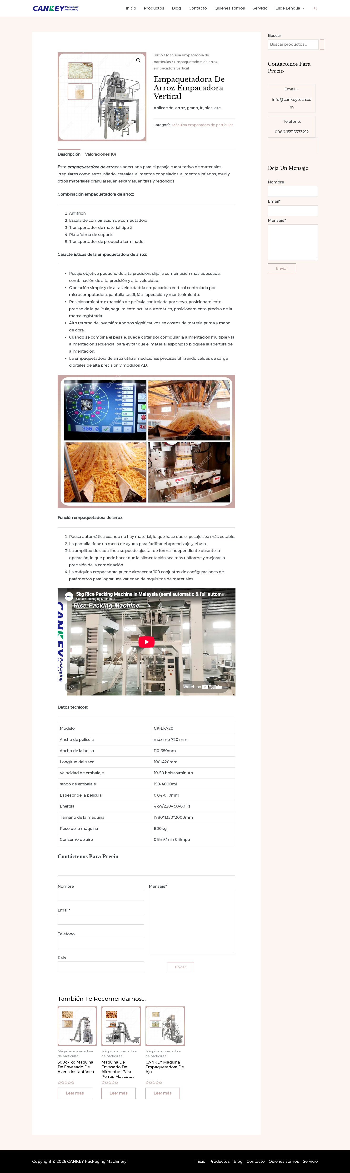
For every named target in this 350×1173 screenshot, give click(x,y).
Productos (154, 8)
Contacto (198, 8)
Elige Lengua (287, 8)
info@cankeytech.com (291, 103)
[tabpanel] (292, 146)
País (62, 958)
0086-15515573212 (292, 132)
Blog (176, 8)
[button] (138, 60)
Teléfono (66, 934)
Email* (64, 910)
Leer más (75, 1093)
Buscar (274, 35)
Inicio (131, 8)
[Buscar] (322, 44)
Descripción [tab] (69, 154)
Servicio (260, 8)
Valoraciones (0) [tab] (100, 154)
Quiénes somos (230, 8)
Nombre (66, 886)
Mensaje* (158, 886)
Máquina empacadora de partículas (202, 125)
